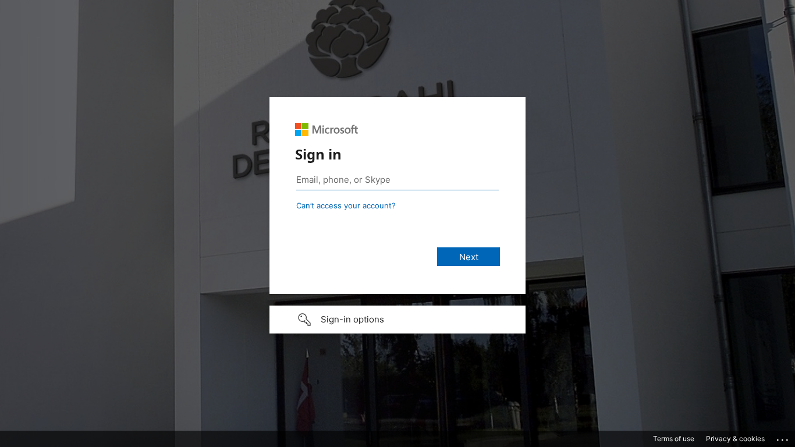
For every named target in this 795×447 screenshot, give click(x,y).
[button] (397, 320)
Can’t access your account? (346, 205)
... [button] (783, 437)
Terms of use (673, 438)
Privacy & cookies (735, 438)
